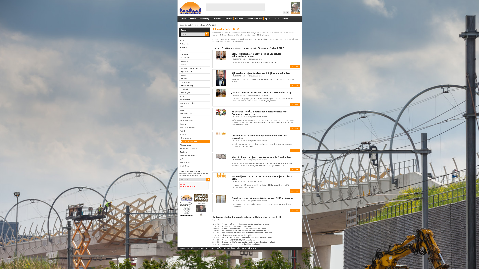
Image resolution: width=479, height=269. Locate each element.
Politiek (182, 131)
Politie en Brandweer (187, 128)
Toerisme (183, 152)
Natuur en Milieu (185, 117)
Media (182, 107)
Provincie (195, 25)
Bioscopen (184, 51)
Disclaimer (227, 248)
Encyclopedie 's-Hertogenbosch (191, 68)
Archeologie (184, 44)
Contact (235, 248)
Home (182, 25)
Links (212, 248)
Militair (182, 110)
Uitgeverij (242, 248)
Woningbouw (184, 166)
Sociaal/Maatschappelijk (188, 148)
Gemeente (183, 79)
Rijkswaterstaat (185, 145)
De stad (192, 18)
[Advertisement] (235, 7)
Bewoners (217, 18)
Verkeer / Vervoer (254, 18)
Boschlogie (184, 54)
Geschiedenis (184, 82)
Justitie (182, 96)
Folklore (183, 75)
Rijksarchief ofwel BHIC (208, 25)
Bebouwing (204, 18)
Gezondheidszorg (186, 86)
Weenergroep (185, 162)
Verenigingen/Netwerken (188, 155)
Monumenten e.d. (186, 114)
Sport (267, 18)
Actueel (182, 18)
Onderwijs (183, 124)
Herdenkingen (185, 93)
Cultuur (228, 18)
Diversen (183, 65)
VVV (181, 159)
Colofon (219, 248)
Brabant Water (185, 58)
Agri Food (183, 40)
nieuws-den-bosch (186, 121)
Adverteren (252, 248)
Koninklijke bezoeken (187, 103)
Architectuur (184, 47)
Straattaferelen (281, 18)
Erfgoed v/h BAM (186, 72)
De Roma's (184, 61)
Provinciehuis (186, 138)
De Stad (188, 25)
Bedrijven (239, 18)
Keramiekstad (185, 100)
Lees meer (294, 66)
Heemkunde (184, 89)
